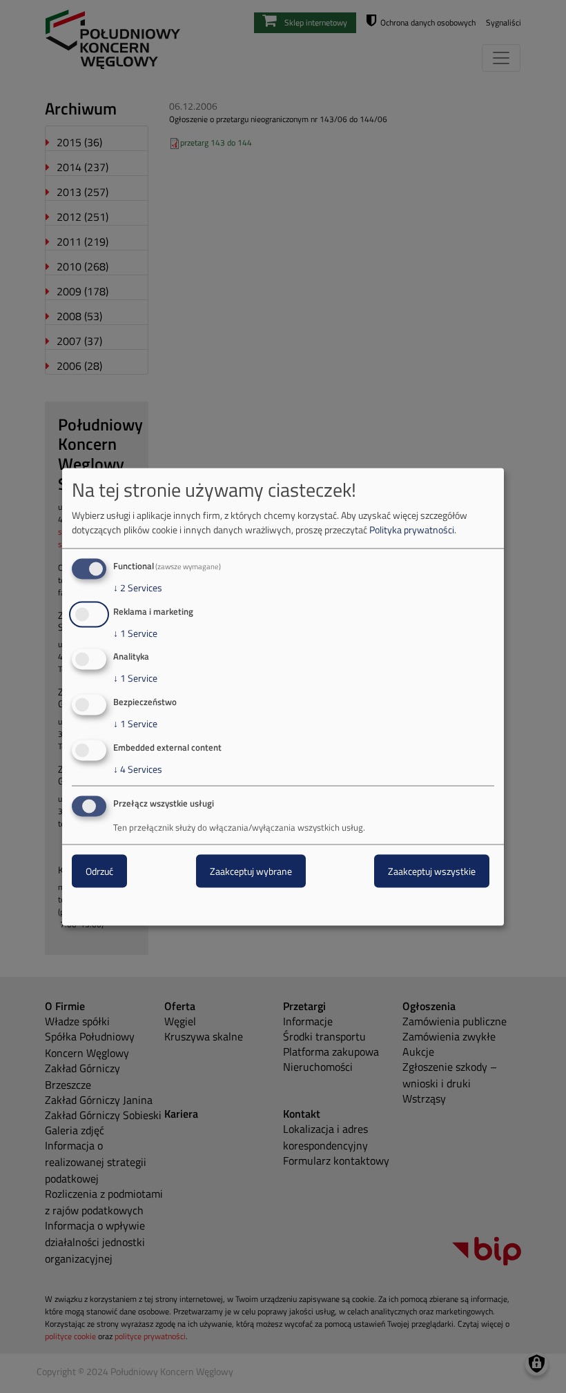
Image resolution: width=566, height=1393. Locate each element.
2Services (137, 587)
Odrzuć (99, 870)
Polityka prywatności (411, 529)
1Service (135, 633)
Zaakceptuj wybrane (251, 870)
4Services (137, 769)
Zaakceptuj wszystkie (432, 870)
